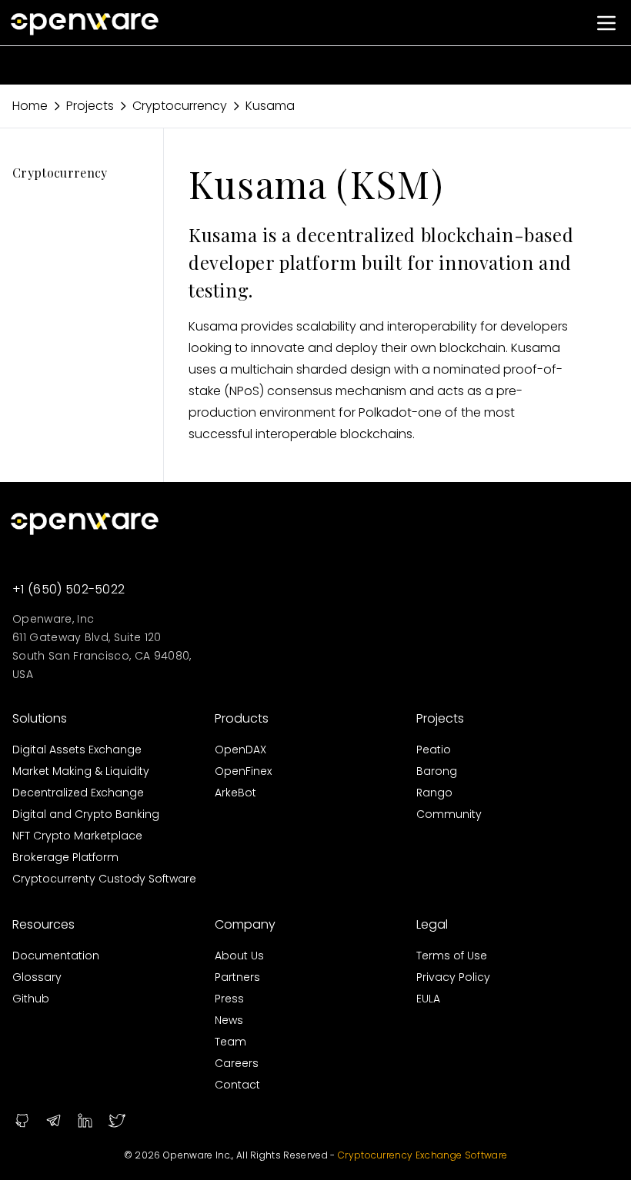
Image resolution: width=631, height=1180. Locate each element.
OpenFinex (243, 771)
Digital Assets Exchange (77, 749)
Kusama (270, 106)
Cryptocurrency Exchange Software (422, 1155)
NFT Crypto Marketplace (77, 835)
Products (242, 718)
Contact (237, 1084)
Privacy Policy (453, 977)
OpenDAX (240, 749)
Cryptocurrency (179, 106)
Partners (237, 977)
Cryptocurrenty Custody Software (104, 878)
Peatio (433, 749)
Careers (237, 1063)
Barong (436, 771)
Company (245, 924)
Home (30, 106)
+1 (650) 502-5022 (68, 589)
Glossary (37, 977)
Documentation (55, 955)
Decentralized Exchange (78, 792)
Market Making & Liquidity (80, 771)
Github (30, 998)
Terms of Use (451, 955)
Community (449, 814)
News (229, 1020)
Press (229, 998)
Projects (90, 106)
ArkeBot (235, 792)
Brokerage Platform (65, 857)
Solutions (39, 718)
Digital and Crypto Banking (85, 814)
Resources (43, 924)
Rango (434, 792)
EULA (428, 998)
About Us (239, 955)
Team (230, 1041)
